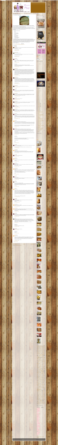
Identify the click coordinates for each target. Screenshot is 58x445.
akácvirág (39, 345)
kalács (43, 368)
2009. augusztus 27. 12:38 (17, 91)
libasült (40, 380)
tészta (41, 399)
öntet (37, 387)
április (38, 109)
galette (43, 360)
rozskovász (40, 393)
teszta (39, 399)
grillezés (41, 362)
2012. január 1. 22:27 (17, 126)
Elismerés (39, 117)
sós (37, 395)
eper (39, 358)
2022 (38, 92)
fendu (40, 359)
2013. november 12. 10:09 (17, 196)
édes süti (41, 355)
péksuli (43, 388)
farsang (38, 359)
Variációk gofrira (39, 126)
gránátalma (39, 362)
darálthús (43, 353)
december (39, 103)
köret (41, 377)
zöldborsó (38, 403)
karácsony (40, 369)
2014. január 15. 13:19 (17, 211)
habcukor (41, 363)
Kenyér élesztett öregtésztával (41, 120)
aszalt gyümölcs (41, 346)
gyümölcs (38, 363)
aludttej (41, 345)
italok (42, 367)
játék (44, 367)
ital (41, 367)
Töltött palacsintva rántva (40, 118)
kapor (37, 369)
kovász (37, 376)
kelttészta (41, 370)
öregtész (39, 387)
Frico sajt (40, 360)
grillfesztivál (43, 362)
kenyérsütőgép (19, 44)
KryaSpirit (16, 68)
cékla (41, 350)
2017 (38, 96)
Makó (41, 381)
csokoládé (39, 353)
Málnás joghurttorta (40, 121)
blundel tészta (41, 349)
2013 (38, 99)
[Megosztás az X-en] (22, 43)
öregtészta (22, 44)
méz (40, 384)
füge (42, 360)
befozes (44, 347)
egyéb (39, 357)
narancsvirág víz (38, 385)
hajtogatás (43, 364)
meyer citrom (38, 384)
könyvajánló (40, 377)
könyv (37, 377)
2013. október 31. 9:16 (17, 186)
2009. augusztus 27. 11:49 (17, 83)
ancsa (15, 120)
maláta (43, 381)
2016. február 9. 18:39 (17, 240)
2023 (38, 91)
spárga (42, 395)
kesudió (41, 373)
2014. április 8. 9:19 (16, 222)
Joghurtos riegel (39, 124)
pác (44, 387)
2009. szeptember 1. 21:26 (17, 111)
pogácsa (43, 390)
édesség (38, 356)
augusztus (39, 106)
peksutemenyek (39, 389)
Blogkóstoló (38, 349)
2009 (38, 102)
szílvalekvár (41, 397)
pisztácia (39, 390)
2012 (38, 100)
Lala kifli (38, 116)
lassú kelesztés (43, 378)
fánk (37, 359)
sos (43, 394)
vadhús (43, 401)
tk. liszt (24, 44)
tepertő (37, 399)
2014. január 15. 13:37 (17, 216)
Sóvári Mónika (40, 395)
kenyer (15, 44)
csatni (43, 351)
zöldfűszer (43, 403)
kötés (43, 377)
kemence (37, 371)
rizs (44, 392)
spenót (43, 395)
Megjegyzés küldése (16, 241)
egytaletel (43, 357)
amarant (43, 345)
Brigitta (15, 46)
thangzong (44, 399)
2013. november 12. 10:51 (17, 202)
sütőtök (43, 396)
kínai (39, 374)
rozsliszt (42, 393)
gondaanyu (16, 52)
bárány (39, 347)
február (39, 111)
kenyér (17, 44)
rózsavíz (37, 393)
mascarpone (39, 383)
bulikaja (40, 350)
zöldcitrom (41, 403)
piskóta (37, 390)
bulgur (38, 350)
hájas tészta (41, 364)
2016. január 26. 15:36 (17, 226)
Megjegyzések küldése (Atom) (18, 245)
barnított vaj (42, 347)
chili (43, 350)
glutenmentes (39, 361)
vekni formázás (38, 402)
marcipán (42, 382)
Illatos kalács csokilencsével (40, 114)
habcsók (43, 363)
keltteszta (38, 370)
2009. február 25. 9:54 (17, 56)
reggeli (37, 392)
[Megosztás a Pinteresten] (23, 43)
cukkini (37, 351)
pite (41, 390)
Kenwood (40, 371)
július (38, 107)
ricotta (43, 392)
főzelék (38, 360)
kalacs (40, 368)
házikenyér (37, 366)
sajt (44, 393)
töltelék (41, 400)
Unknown (15, 149)
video (40, 402)
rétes (41, 392)
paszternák (40, 388)
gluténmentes (43, 361)
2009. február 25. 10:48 (17, 62)
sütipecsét (39, 396)
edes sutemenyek (42, 354)
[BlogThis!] (21, 43)
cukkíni (39, 351)
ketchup (43, 373)
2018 (38, 95)
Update (38, 401)
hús (43, 366)
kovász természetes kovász (42, 376)
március (39, 110)
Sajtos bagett (39, 127)
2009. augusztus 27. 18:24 (17, 99)
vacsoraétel (41, 401)
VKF (44, 402)
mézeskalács (42, 384)
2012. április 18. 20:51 (17, 142)
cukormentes (42, 351)
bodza (43, 349)
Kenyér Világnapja (42, 372)
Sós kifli (38, 113)
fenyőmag (42, 359)
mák (39, 381)
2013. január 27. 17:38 (17, 166)
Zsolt (15, 188)
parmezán (38, 388)
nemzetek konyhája (41, 385)
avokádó (37, 347)
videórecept (42, 402)
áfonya (37, 345)
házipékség (40, 366)
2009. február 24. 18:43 (17, 50)
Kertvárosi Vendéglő (38, 373)
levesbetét (38, 380)
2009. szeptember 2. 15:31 (17, 118)
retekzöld (39, 392)
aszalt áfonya (38, 346)
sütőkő (41, 396)
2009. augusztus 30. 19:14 (17, 103)
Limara (15, 58)
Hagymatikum (38, 364)
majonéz (37, 381)
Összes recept (38, 14)
